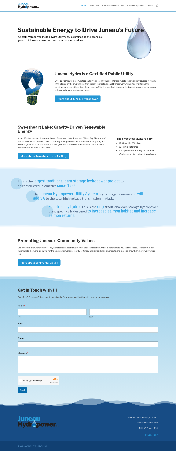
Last (91, 317)
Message (23, 353)
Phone (21, 338)
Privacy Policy (151, 435)
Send (22, 390)
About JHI (94, 6)
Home (83, 6)
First (19, 317)
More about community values (39, 262)
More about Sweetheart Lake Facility (43, 156)
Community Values (135, 6)
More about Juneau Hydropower (77, 98)
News (150, 6)
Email (21, 323)
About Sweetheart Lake (113, 6)
